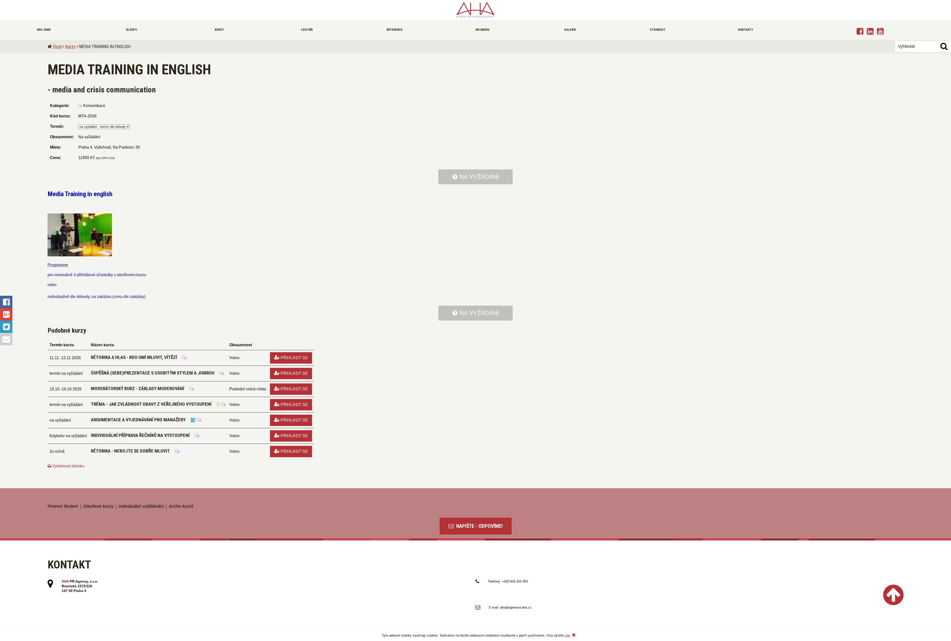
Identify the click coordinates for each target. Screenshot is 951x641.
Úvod (57, 46)
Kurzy (70, 46)
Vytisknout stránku (67, 466)
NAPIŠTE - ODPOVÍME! (479, 526)
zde (567, 635)
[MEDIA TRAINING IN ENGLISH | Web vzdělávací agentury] (475, 10)
